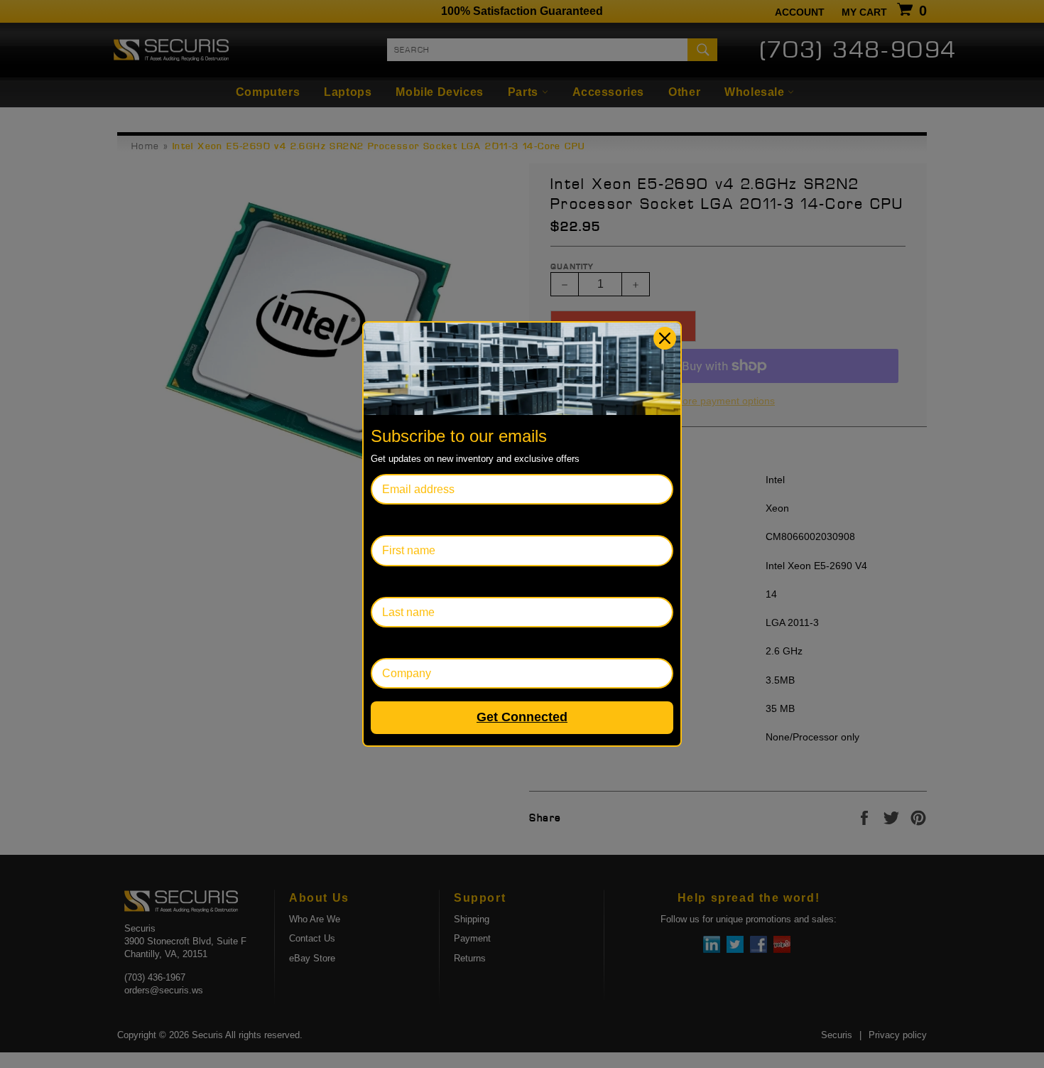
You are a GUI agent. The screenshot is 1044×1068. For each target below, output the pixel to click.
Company (395, 643)
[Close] (665, 338)
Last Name (398, 582)
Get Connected (522, 717)
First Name (398, 520)
